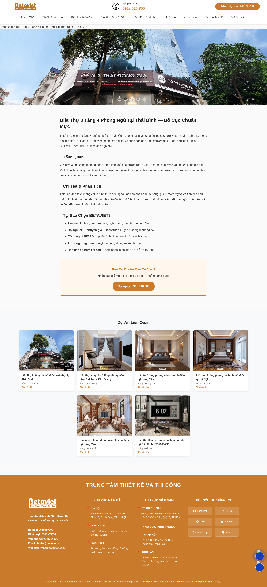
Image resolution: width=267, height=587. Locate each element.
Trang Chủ (27, 17)
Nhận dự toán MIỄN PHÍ (237, 6)
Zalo (202, 521)
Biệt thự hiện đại (81, 17)
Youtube (228, 521)
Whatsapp (202, 532)
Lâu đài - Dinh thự (145, 17)
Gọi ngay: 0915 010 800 (133, 286)
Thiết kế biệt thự (52, 17)
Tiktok (228, 511)
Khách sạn (191, 17)
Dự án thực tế (214, 17)
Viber (228, 532)
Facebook (202, 511)
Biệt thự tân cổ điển (113, 17)
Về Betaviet (238, 17)
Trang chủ (6, 26)
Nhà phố (170, 17)
